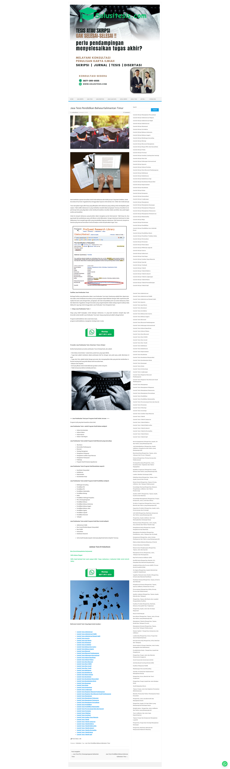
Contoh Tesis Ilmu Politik (84, 664)
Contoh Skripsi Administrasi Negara (143, 117)
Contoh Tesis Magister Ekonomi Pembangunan (91, 691)
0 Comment (126, 112)
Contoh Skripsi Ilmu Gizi (140, 158)
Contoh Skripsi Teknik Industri (142, 273)
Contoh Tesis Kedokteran (84, 672)
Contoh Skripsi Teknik (139, 268)
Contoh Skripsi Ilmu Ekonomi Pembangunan (145, 170)
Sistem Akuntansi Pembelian (141, 545)
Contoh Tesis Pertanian (84, 711)
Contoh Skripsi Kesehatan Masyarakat (144, 181)
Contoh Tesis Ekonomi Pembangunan (88, 653)
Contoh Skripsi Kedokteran (141, 175)
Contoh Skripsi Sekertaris (140, 253)
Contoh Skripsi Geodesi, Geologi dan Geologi (146, 155)
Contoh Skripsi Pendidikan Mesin (142, 233)
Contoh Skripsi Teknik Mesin (141, 279)
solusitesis (75, 112)
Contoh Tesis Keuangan (84, 683)
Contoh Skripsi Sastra (139, 250)
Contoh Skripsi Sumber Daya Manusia (144, 259)
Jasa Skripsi (80, 99)
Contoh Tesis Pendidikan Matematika (88, 706)
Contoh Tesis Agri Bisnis (84, 640)
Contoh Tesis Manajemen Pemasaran (88, 700)
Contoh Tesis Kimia (82, 685)
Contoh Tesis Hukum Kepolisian (86, 657)
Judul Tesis (134, 99)
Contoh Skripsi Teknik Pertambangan (144, 282)
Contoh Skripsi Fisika (139, 149)
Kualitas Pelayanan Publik (140, 665)
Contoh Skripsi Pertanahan (141, 239)
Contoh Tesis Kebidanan (84, 670)
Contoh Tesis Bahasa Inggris (85, 649)
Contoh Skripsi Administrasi (141, 123)
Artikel (143, 99)
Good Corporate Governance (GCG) (143, 660)
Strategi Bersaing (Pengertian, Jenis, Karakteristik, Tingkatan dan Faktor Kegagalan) (143, 464)
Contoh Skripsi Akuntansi (140, 126)
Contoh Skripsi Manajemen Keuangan (144, 205)
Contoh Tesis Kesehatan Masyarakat (88, 679)
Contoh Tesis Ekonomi (83, 651)
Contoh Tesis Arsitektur (84, 644)
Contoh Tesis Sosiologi (84, 715)
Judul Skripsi (123, 99)
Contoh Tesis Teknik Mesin (85, 732)
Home (71, 99)
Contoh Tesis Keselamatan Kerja (86, 681)
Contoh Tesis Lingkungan (84, 689)
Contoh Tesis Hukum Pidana (85, 659)
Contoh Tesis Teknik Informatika (86, 730)
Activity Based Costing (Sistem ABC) (143, 662)
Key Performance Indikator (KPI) (142, 557)
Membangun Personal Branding (142, 668)
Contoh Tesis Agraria (83, 638)
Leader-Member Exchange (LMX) (142, 474)
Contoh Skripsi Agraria (139, 164)
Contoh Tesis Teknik (83, 719)
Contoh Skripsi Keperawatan (141, 184)
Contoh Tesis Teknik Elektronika (86, 726)
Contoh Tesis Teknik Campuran (86, 721)
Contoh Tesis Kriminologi (84, 687)
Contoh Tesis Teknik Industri (85, 728)
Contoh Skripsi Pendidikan (140, 225)
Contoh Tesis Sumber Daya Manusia (87, 717)
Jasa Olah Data (112, 99)
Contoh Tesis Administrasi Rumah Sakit (88, 636)
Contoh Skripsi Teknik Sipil (141, 285)
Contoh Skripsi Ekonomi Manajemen (143, 144)
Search (135, 107)
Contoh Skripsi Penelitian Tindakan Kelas (145, 236)
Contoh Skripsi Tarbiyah (140, 265)
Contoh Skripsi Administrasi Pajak (143, 120)
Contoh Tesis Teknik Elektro (85, 724)
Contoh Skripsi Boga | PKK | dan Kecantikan (145, 146)
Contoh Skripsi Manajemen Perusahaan (144, 114)
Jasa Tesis (89, 99)
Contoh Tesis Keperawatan (85, 674)
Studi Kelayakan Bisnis (139, 686)
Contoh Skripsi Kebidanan (140, 173)
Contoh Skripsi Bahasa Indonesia (142, 132)
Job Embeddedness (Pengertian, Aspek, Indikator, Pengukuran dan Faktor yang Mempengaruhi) (144, 448)
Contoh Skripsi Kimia (139, 190)
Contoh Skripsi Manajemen (141, 202)
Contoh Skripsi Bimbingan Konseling (143, 138)
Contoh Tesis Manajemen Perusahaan (88, 702)
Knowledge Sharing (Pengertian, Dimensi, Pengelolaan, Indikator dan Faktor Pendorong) (145, 488)
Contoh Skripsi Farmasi (140, 152)
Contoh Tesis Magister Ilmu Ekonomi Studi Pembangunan (94, 694)
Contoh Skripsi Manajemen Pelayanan (144, 207)
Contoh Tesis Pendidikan (84, 704)
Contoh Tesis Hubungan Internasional (88, 655)
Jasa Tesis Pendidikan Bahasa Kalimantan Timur (97, 743)
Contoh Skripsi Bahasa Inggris (141, 135)
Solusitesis (78, 743)
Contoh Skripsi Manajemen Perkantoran (144, 213)
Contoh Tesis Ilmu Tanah (84, 668)
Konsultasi (153, 99)
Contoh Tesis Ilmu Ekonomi (85, 662)
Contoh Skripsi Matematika (141, 216)
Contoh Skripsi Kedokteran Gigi (142, 178)
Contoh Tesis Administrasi (85, 632)
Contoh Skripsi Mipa (139, 219)
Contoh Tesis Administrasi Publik (87, 634)
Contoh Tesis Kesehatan (84, 676)
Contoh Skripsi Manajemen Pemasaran (144, 210)
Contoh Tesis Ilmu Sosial (84, 666)
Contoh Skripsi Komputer (140, 193)
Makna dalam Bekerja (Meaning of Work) (145, 542)
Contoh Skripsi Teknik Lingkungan (143, 276)
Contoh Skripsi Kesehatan (140, 187)
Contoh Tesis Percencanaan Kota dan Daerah (90, 709)
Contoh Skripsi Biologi (139, 141)
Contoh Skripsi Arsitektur (140, 129)
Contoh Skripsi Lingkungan (141, 199)
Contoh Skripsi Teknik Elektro (141, 271)
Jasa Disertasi (100, 99)
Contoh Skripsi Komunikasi (141, 196)
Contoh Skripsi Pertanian (140, 241)
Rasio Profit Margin (138, 613)
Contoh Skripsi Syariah (139, 262)
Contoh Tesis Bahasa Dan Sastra (86, 647)
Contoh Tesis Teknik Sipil (84, 734)
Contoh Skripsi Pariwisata (140, 222)
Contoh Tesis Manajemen (84, 696)
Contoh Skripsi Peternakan (141, 244)
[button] (224, 763)
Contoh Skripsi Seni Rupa (140, 256)
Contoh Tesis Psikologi (83, 713)
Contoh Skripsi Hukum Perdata (142, 167)
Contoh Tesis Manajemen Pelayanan (87, 698)
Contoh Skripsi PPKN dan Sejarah (142, 247)
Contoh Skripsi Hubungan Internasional (144, 161)
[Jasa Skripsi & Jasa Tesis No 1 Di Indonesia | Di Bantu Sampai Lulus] (115, 94)
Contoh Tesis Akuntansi (84, 642)
